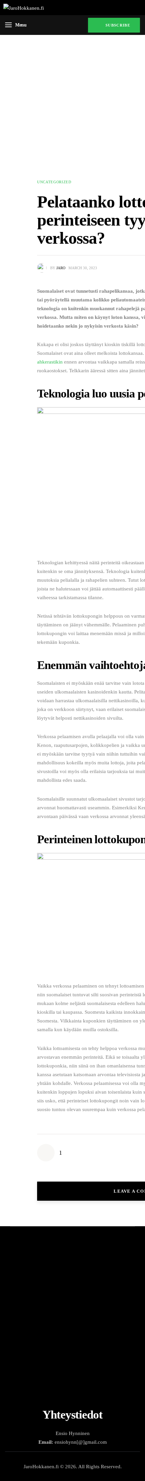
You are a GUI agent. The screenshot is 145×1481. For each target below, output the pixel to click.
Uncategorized (54, 182)
